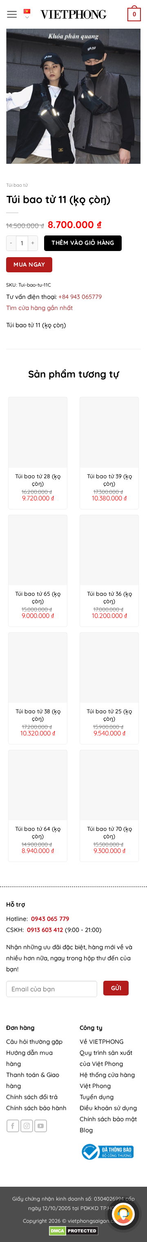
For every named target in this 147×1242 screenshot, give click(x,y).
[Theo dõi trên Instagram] (26, 1126)
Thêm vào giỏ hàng (82, 243)
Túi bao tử (17, 185)
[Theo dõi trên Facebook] (13, 1126)
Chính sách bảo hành (36, 1108)
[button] (12, 14)
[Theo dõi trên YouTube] (40, 1126)
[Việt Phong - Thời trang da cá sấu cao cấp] (73, 14)
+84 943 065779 (80, 297)
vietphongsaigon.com (95, 1220)
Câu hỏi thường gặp (34, 1041)
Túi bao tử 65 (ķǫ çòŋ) (37, 597)
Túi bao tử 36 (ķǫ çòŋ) (109, 597)
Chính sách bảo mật (108, 1119)
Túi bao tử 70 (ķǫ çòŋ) (109, 832)
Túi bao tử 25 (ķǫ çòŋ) (109, 715)
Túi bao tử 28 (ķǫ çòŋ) (37, 480)
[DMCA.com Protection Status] (73, 1230)
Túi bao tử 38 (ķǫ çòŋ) (38, 715)
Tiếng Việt (29, 15)
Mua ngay (29, 264)
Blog (86, 1130)
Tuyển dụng (97, 1097)
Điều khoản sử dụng (108, 1108)
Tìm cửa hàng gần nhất (39, 308)
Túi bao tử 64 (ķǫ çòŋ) (37, 832)
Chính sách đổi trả (32, 1097)
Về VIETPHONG (101, 1041)
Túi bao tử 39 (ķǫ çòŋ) (109, 480)
